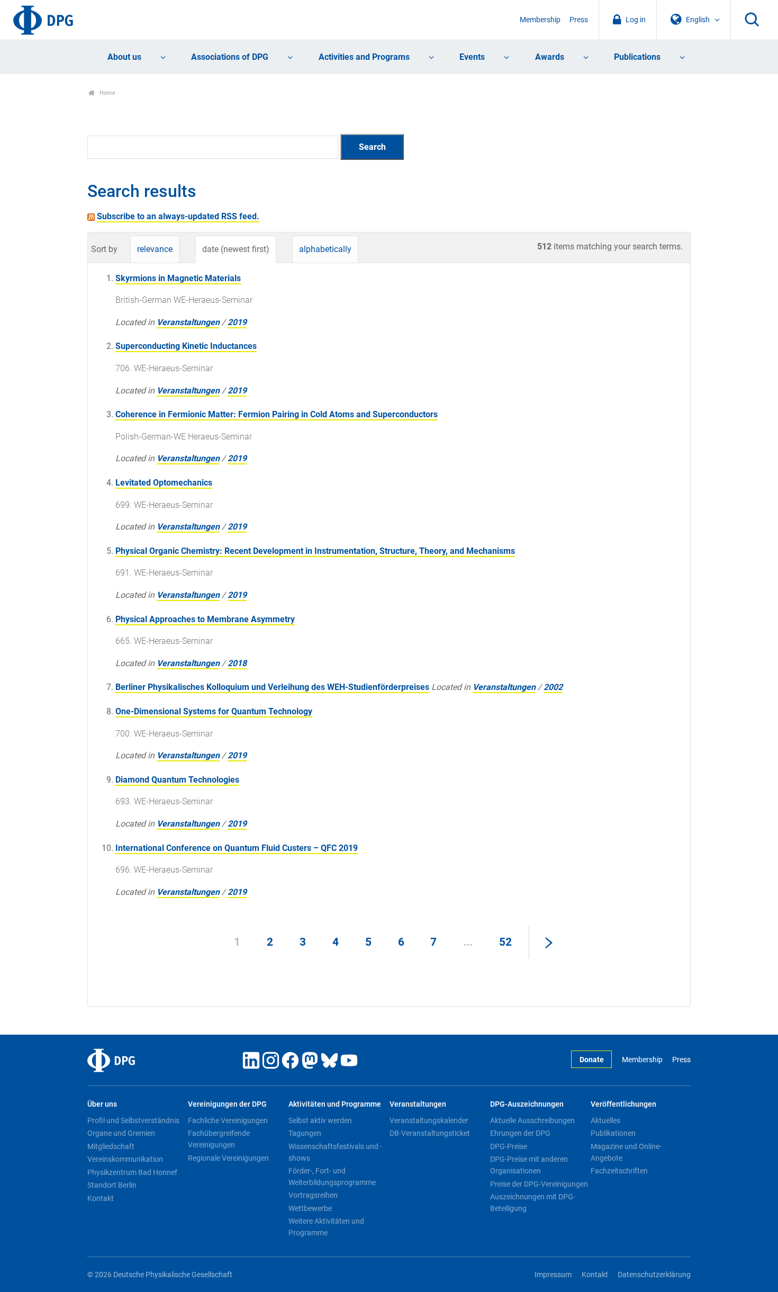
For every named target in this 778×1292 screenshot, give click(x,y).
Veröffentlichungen (623, 1104)
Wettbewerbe (310, 1208)
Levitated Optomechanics (163, 483)
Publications (637, 57)
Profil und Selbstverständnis (133, 1120)
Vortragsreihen (313, 1195)
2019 (237, 322)
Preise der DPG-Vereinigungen (539, 1184)
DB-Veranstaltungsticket (430, 1133)
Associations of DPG (229, 57)
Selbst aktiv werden (320, 1120)
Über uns (102, 1104)
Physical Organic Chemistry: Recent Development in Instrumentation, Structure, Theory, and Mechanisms (315, 551)
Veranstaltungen (188, 322)
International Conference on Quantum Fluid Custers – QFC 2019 (236, 848)
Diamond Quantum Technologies (177, 780)
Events (472, 57)
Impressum (553, 1274)
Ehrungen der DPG (520, 1133)
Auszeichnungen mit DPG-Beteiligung (532, 1202)
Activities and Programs (364, 57)
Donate (592, 1059)
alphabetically (325, 249)
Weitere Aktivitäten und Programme (326, 1227)
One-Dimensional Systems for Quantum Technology (213, 711)
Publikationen (613, 1133)
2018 (237, 663)
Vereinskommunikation (125, 1159)
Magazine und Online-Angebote (626, 1152)
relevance (155, 249)
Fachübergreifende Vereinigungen (219, 1139)
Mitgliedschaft (110, 1146)
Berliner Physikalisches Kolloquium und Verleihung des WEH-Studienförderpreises (272, 687)
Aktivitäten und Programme (334, 1104)
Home (106, 92)
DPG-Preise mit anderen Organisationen (529, 1165)
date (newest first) (235, 249)
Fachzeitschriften (619, 1171)
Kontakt (100, 1198)
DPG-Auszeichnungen (527, 1104)
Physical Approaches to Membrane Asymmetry (205, 619)
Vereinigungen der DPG (227, 1104)
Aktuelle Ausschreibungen (532, 1120)
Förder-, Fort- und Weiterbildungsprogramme (332, 1177)
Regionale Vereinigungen (228, 1158)
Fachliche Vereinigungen (228, 1120)
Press (578, 19)
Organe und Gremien (121, 1133)
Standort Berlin (112, 1185)
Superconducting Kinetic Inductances (186, 346)
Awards (549, 57)
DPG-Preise (508, 1146)
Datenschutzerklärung (654, 1274)
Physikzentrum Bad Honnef (132, 1172)
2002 (553, 687)
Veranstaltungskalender (429, 1120)
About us (124, 57)
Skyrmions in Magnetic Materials (178, 278)
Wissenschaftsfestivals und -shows (335, 1152)
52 (505, 942)
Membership (540, 19)
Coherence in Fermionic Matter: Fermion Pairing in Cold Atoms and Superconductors (276, 414)
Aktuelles (605, 1120)
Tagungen (304, 1133)
